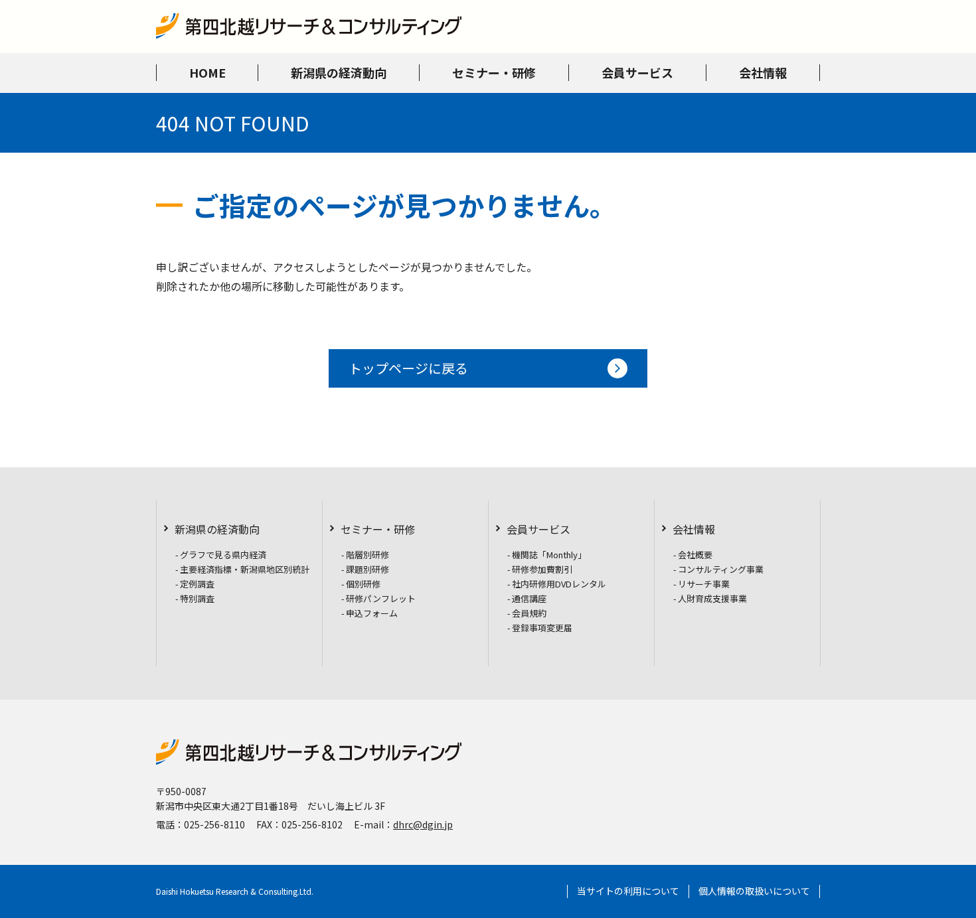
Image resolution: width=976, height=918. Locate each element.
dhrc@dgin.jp (423, 824)
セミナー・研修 (378, 529)
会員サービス (538, 529)
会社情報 (694, 529)
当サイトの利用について (628, 891)
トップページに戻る (408, 368)
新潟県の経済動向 (217, 529)
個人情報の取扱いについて (754, 891)
